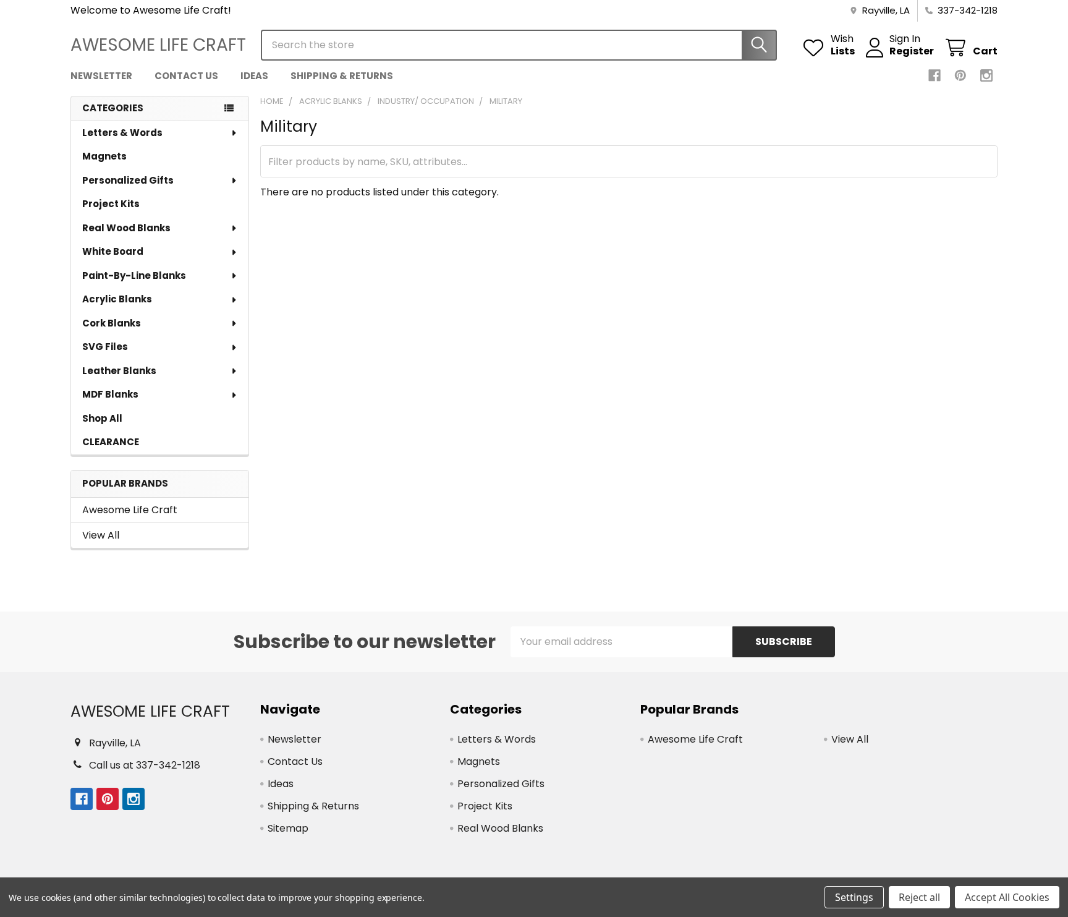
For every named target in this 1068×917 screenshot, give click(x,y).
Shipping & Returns (341, 75)
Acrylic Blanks (117, 298)
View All (100, 535)
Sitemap (288, 828)
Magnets (104, 156)
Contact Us (186, 75)
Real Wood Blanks (126, 227)
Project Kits (111, 203)
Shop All (102, 418)
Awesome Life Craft (129, 510)
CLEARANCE (110, 441)
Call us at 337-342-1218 (144, 765)
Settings (854, 897)
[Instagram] (986, 75)
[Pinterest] (960, 75)
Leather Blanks (119, 370)
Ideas (254, 75)
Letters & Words (122, 132)
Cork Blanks (111, 323)
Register (911, 51)
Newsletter (101, 75)
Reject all (919, 897)
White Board (112, 251)
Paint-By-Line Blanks (134, 275)
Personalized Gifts (128, 180)
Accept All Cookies (1007, 897)
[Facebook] (934, 75)
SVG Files (105, 346)
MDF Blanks (110, 394)
